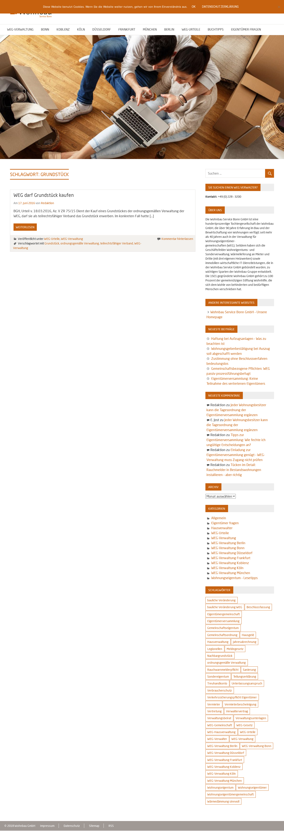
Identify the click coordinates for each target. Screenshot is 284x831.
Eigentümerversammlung (223, 621)
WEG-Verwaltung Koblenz (230, 563)
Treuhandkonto (217, 683)
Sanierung (249, 669)
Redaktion (47, 203)
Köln (81, 29)
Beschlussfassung (258, 607)
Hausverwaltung (217, 642)
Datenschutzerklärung (220, 6)
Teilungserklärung (244, 676)
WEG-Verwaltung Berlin (228, 543)
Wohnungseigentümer (252, 787)
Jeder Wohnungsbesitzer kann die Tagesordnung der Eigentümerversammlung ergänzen (236, 410)
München (150, 29)
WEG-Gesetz (244, 725)
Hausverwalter (221, 528)
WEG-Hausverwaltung (221, 732)
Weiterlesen (25, 227)
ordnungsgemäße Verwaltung (80, 243)
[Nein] (279, 7)
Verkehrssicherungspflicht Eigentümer (232, 697)
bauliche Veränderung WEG (224, 607)
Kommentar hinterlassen (177, 238)
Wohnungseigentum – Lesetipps (234, 578)
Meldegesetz (235, 649)
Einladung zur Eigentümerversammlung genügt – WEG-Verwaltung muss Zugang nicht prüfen (235, 455)
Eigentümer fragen (246, 29)
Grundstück (51, 243)
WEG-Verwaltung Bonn (227, 548)
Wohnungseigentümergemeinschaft (230, 794)
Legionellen (214, 649)
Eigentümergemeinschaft (223, 614)
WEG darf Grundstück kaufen (44, 195)
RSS (111, 825)
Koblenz (63, 29)
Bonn (45, 29)
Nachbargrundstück (219, 655)
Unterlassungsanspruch (247, 683)
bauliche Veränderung (221, 600)
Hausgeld (248, 635)
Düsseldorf (101, 29)
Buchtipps (215, 29)
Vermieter (213, 704)
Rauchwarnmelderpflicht (222, 669)
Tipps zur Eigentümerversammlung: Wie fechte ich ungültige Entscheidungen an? (235, 440)
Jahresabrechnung (244, 642)
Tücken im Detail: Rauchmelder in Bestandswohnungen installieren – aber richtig (233, 470)
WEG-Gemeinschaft (219, 725)
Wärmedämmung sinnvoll (223, 801)
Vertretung (214, 711)
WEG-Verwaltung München (230, 573)
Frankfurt (126, 29)
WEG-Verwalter (217, 739)
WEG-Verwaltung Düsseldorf (231, 553)
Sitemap (94, 825)
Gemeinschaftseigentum (223, 628)
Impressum (47, 825)
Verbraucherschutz (219, 690)
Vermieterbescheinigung (240, 704)
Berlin (169, 29)
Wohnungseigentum (220, 787)
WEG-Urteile (191, 29)
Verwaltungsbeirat (219, 718)
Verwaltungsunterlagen (251, 718)
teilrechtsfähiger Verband (116, 243)
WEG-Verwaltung (20, 29)
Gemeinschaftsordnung (222, 635)
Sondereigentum (218, 676)
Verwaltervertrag (237, 711)
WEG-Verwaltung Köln (227, 568)
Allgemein (218, 518)
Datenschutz (72, 825)
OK (193, 6)
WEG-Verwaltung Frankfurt (230, 558)
